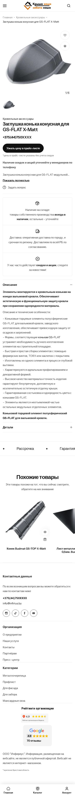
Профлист (9, 682)
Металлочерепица (14, 675)
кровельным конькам (52, 292)
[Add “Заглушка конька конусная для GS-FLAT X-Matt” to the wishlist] (65, 35)
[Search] (68, 5)
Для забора (10, 694)
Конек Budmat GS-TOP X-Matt (26, 548)
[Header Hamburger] (6, 5)
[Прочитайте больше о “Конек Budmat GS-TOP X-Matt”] (45, 539)
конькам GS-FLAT (49, 337)
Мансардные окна (14, 700)
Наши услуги (11, 641)
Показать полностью (16, 180)
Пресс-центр (11, 659)
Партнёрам (10, 653)
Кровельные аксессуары (30, 17)
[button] (65, 62)
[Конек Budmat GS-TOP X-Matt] (26, 521)
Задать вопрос (17, 187)
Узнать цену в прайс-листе (23, 148)
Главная (8, 17)
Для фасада (10, 688)
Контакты (9, 647)
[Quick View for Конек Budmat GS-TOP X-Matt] (45, 532)
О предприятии (12, 634)
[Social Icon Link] (6, 613)
